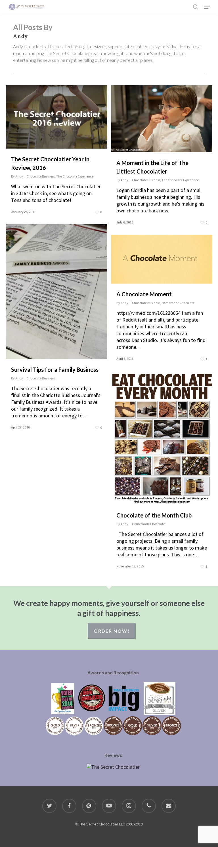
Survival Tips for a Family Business (54, 369)
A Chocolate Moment (144, 294)
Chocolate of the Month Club (154, 515)
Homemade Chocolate (178, 303)
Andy (19, 176)
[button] (207, 7)
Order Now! (112, 630)
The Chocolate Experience (74, 176)
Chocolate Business (41, 176)
